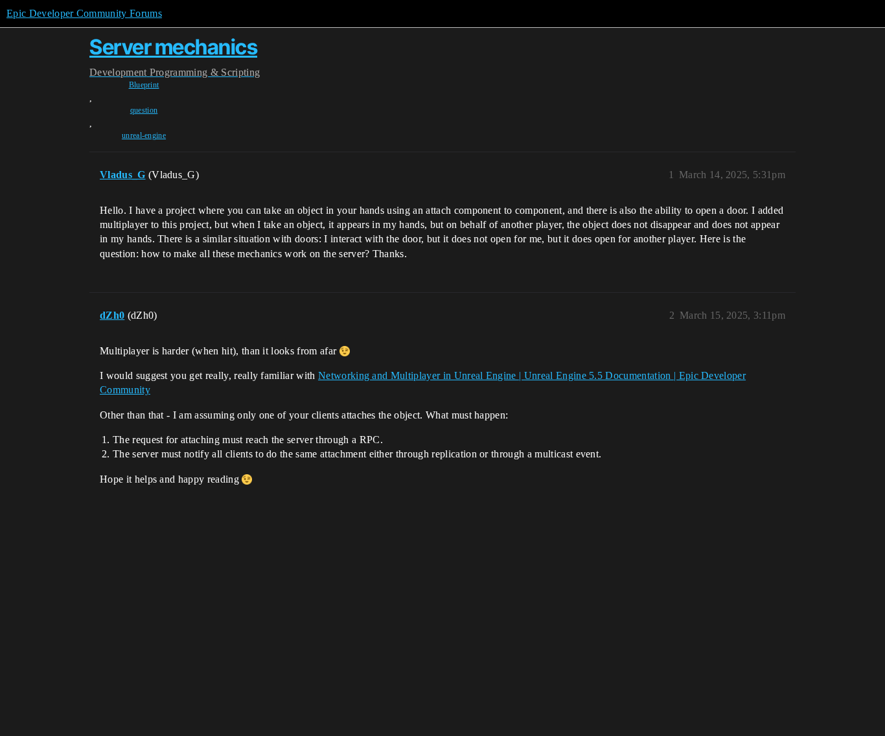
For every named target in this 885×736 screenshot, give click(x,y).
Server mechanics (173, 47)
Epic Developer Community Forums (84, 13)
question (144, 110)
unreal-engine (144, 135)
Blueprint (144, 84)
